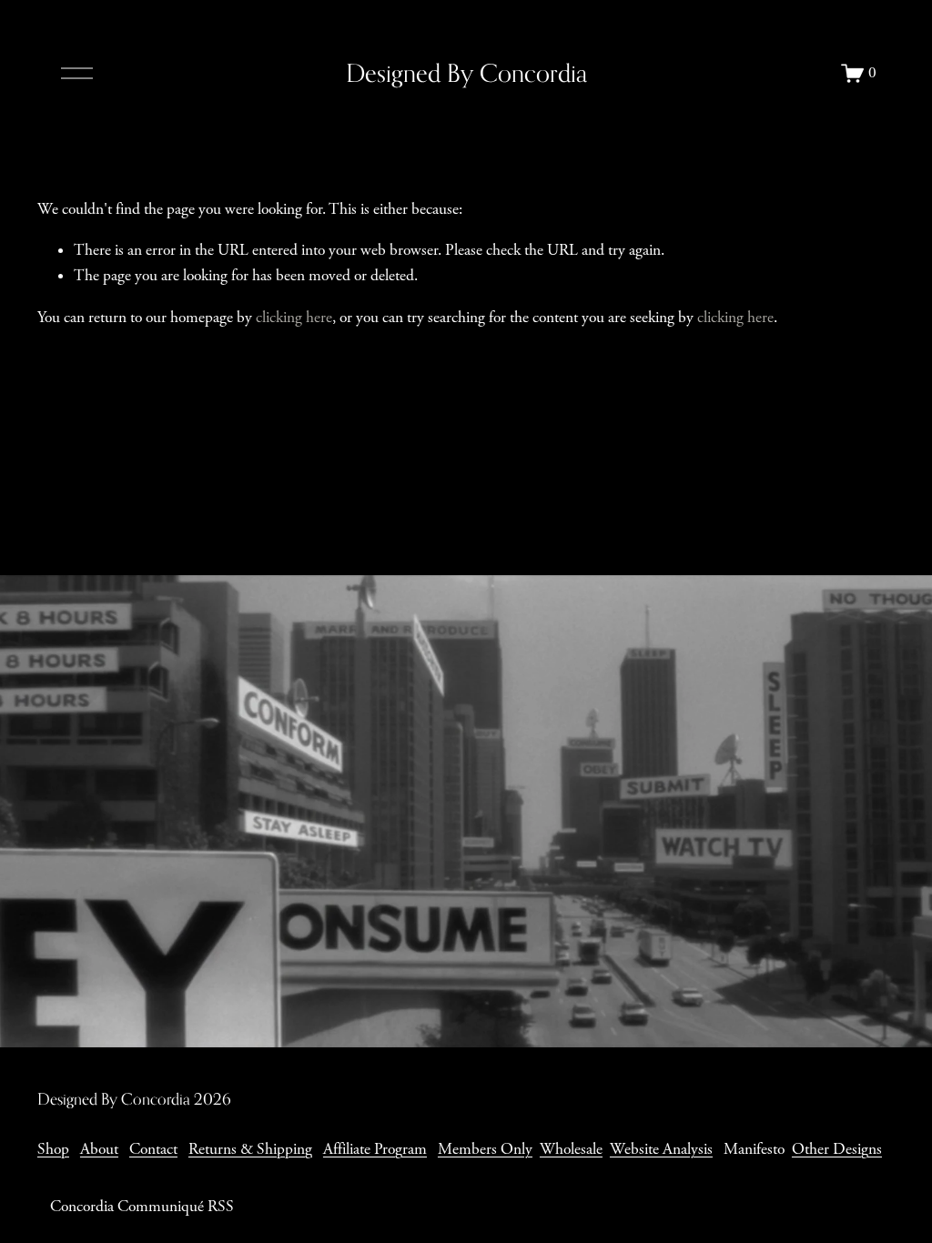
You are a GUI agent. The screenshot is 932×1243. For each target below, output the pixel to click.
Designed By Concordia (466, 72)
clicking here (294, 318)
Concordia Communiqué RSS (142, 1207)
